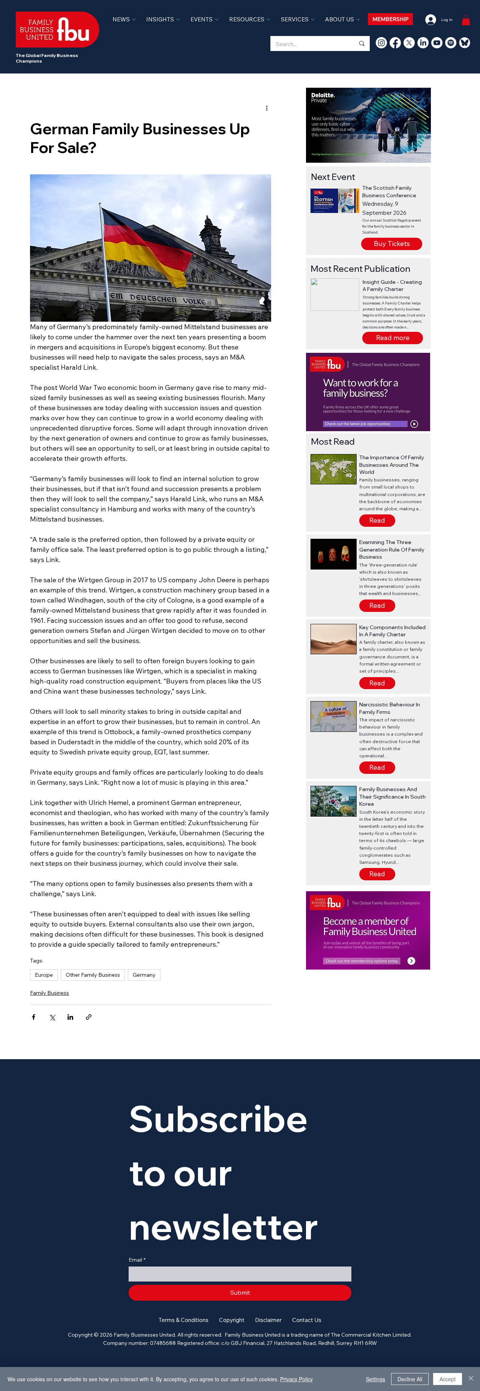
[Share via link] (88, 1017)
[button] (392, 338)
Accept (448, 1379)
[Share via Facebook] (33, 1017)
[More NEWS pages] (134, 19)
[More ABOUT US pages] (358, 19)
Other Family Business (93, 974)
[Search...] (361, 43)
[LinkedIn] (423, 42)
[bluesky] (464, 42)
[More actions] (266, 107)
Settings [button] (375, 1379)
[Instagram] (381, 42)
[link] (466, 20)
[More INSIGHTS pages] (178, 19)
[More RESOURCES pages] (268, 19)
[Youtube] (436, 42)
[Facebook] (395, 42)
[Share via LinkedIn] (70, 1017)
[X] (409, 42)
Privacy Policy (296, 1379)
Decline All (410, 1379)
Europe (44, 974)
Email (137, 1259)
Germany (144, 974)
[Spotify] (450, 42)
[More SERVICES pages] (313, 19)
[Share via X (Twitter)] (52, 1017)
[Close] (471, 1379)
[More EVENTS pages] (217, 19)
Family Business (49, 992)
